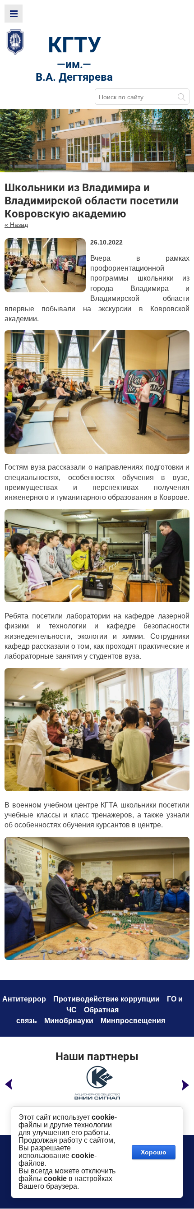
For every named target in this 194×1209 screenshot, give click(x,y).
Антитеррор (24, 999)
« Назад (16, 224)
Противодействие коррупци (104, 999)
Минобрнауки (68, 1020)
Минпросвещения (133, 1020)
